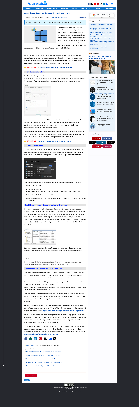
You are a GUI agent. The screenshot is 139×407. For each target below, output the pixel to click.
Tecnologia (108, 8)
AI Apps (97, 8)
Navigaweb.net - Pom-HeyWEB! (61, 387)
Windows (39, 8)
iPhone (74, 8)
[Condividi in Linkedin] (35, 340)
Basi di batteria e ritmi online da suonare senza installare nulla (43, 352)
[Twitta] (54, 339)
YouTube (97, 138)
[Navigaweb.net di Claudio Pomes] (37, 6)
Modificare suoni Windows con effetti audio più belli (54, 141)
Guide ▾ (29, 8)
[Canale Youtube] (95, 4)
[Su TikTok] (101, 5)
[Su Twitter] (92, 4)
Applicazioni (85, 8)
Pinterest (97, 146)
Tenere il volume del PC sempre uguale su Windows (55, 67)
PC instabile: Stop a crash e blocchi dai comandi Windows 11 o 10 (44, 362)
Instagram (107, 146)
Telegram (101, 142)
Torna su (27, 380)
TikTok (110, 142)
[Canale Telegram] (103, 5)
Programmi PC (52, 8)
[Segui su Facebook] (89, 5)
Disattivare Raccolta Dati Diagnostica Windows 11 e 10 (41, 366)
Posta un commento (31, 376)
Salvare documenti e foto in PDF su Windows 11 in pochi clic (43, 355)
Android (64, 8)
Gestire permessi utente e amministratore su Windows (41, 359)
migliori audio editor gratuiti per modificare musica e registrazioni (63, 311)
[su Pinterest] (98, 5)
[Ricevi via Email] (106, 5)
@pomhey (64, 17)
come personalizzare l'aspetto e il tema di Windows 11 (41, 334)
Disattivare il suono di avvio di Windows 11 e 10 (47, 13)
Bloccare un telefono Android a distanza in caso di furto (100, 57)
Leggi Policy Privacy (62, 391)
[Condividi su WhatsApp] (30, 340)
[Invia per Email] (50, 340)
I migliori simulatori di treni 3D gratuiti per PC (101, 32)
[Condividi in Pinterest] (40, 340)
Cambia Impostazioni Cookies (74, 391)
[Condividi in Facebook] (26, 340)
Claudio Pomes (55, 17)
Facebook (107, 138)
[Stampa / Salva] (45, 339)
